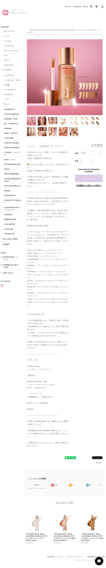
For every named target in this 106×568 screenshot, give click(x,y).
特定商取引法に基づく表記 (10, 266)
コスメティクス (8, 31)
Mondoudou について (10, 258)
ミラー (6, 99)
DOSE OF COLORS (11, 143)
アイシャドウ (9, 46)
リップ (6, 36)
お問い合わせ (8, 273)
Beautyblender (11, 174)
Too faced (9, 138)
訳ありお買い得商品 (10, 239)
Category (77, 6)
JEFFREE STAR (11, 119)
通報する (98, 462)
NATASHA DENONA (11, 147)
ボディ (6, 60)
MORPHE (8, 128)
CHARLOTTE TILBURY (12, 201)
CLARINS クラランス (12, 154)
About (68, 6)
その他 (6, 85)
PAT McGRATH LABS (12, 164)
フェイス (7, 41)
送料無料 (6, 244)
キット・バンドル (11, 50)
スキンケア (8, 65)
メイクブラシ (9, 75)
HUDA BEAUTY (10, 195)
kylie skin (8, 229)
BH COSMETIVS (11, 124)
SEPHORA (8, 215)
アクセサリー (8, 70)
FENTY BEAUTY (11, 133)
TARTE (7, 169)
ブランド (6, 104)
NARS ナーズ (10, 160)
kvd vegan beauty (12, 186)
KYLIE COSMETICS (11, 114)
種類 (76, 153)
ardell (7, 191)
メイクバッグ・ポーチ (12, 80)
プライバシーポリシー (74, 556)
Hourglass (9, 234)
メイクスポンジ (10, 89)
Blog (85, 6)
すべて (36, 485)
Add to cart (89, 178)
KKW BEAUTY (9, 109)
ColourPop (9, 224)
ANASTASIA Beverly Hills (12, 180)
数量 (76, 161)
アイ (6, 55)
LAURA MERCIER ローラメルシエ (12, 209)
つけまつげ (8, 94)
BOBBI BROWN (10, 219)
